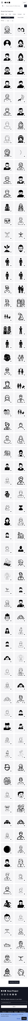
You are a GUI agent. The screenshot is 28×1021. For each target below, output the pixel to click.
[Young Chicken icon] (7, 767)
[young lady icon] (21, 876)
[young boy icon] (7, 357)
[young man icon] (21, 221)
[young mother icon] (7, 494)
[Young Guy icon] (21, 562)
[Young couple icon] (21, 357)
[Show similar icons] (11, 33)
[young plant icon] (7, 234)
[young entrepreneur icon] (21, 330)
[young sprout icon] (21, 234)
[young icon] (7, 29)
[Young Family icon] (21, 289)
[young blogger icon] (7, 467)
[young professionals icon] (21, 808)
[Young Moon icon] (7, 849)
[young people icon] (21, 535)
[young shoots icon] (7, 589)
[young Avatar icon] (7, 890)
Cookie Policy (14, 1014)
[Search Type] (3, 6)
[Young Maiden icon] (21, 316)
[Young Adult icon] (21, 262)
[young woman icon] (7, 521)
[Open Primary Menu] (2, 2)
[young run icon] (21, 753)
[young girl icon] (7, 398)
